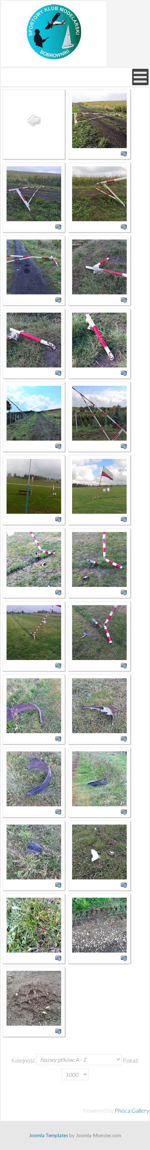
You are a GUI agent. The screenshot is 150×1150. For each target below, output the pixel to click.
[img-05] (34, 412)
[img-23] (34, 777)
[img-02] (34, 266)
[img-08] (34, 485)
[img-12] (99, 558)
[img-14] (99, 631)
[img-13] (34, 631)
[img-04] (99, 339)
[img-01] (99, 119)
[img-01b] (99, 192)
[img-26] (34, 851)
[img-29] (99, 924)
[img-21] (34, 704)
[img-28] (34, 924)
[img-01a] (34, 192)
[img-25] (99, 777)
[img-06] (99, 412)
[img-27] (99, 851)
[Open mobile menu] (140, 77)
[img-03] (34, 339)
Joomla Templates (48, 1135)
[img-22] (99, 704)
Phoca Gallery (132, 1110)
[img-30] (34, 997)
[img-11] (34, 558)
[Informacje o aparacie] (124, 152)
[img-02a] (99, 266)
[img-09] (99, 485)
